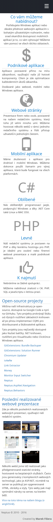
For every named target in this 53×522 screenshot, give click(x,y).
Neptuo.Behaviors (14, 390)
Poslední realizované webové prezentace (21, 402)
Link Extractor (12, 365)
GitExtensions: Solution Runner (22, 350)
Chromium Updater (15, 355)
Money (8, 370)
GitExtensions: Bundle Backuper (22, 345)
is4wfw (8, 360)
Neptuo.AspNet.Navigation (19, 385)
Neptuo (8, 380)
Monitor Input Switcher (17, 375)
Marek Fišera (44, 518)
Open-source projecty (22, 301)
